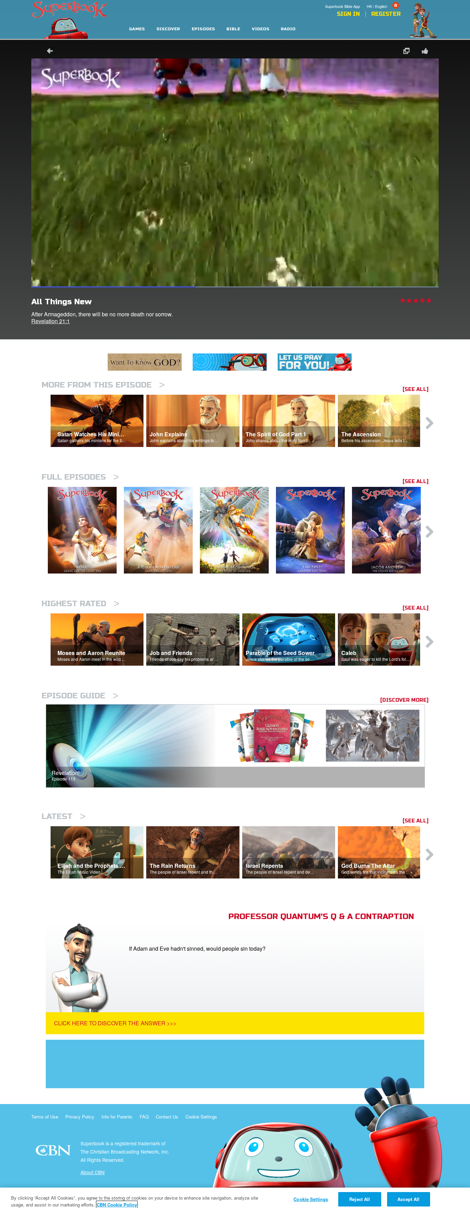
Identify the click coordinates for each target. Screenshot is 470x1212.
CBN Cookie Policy (117, 1204)
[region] (235, 1200)
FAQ (144, 1116)
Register (385, 14)
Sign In (348, 14)
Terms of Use (44, 1116)
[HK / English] (383, 1)
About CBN (93, 1172)
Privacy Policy (79, 1116)
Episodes (203, 29)
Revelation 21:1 (50, 321)
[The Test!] (314, 530)
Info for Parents (117, 1116)
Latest (64, 816)
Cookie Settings (201, 1116)
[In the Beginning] (238, 530)
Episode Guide (80, 695)
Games (137, 29)
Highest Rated (80, 603)
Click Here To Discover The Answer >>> (115, 1023)
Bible (233, 29)
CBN (54, 1152)
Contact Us (167, 1116)
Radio (288, 29)
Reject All (359, 1199)
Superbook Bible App (342, 6)
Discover (168, 29)
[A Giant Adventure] (162, 530)
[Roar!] (86, 530)
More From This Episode (103, 385)
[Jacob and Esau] (390, 530)
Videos (260, 29)
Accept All (408, 1199)
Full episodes (80, 477)
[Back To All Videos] (47, 51)
